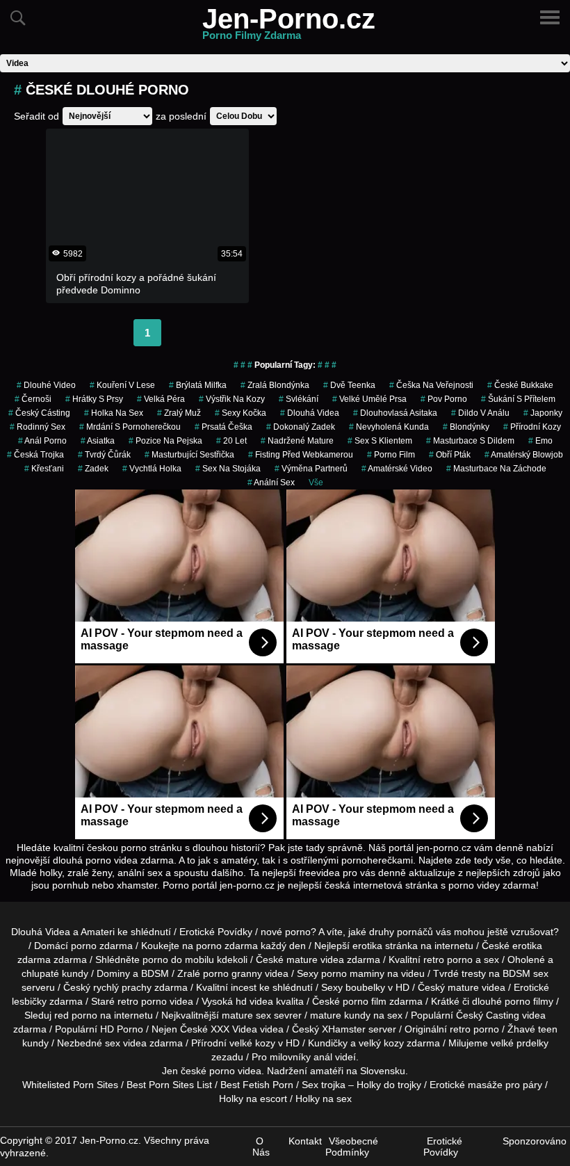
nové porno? (288, 931)
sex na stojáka (228, 468)
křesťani (44, 468)
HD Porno (121, 1029)
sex (112, 1042)
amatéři (326, 1070)
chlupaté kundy (55, 973)
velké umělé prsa (369, 399)
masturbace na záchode (496, 468)
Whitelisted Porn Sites (70, 1084)
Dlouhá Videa (309, 413)
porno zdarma (227, 945)
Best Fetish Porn (256, 1084)
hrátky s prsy (94, 399)
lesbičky (29, 1001)
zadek (93, 468)
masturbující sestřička (189, 455)
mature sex (246, 1015)
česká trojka (35, 455)
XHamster (344, 1029)
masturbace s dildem (470, 441)
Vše (316, 482)
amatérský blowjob (523, 455)
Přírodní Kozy (532, 427)
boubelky (365, 987)
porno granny (232, 973)
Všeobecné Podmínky (351, 1146)
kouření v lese (122, 385)
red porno (75, 1015)
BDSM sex (525, 973)
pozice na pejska (165, 441)
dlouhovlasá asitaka (395, 413)
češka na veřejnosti (431, 385)
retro (460, 1029)
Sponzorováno (535, 1141)
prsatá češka (223, 427)
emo (540, 441)
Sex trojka (323, 1084)
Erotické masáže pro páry (486, 1084)
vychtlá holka (151, 468)
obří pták (450, 455)
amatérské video (396, 468)
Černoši (33, 399)
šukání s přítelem (518, 399)
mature (302, 959)
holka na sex (113, 413)
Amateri (98, 931)
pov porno (444, 399)
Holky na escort (253, 1098)
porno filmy (529, 1001)
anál (323, 1056)
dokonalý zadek (300, 427)
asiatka (98, 441)
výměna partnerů (311, 468)
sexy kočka (240, 413)
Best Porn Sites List (169, 1084)
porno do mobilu (178, 959)
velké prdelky (519, 1042)
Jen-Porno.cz (288, 27)
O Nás (261, 1146)
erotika (367, 945)
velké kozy (252, 1042)
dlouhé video (46, 385)
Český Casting (487, 1015)
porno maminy (352, 973)
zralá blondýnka (275, 385)
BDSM (155, 973)
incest (243, 987)
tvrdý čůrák (104, 455)
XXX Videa (234, 1029)
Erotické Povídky (215, 931)
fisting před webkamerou (300, 455)
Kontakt (305, 1141)
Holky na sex (323, 1098)
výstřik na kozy (232, 399)
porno (84, 945)
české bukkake (520, 385)
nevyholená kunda (389, 427)
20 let (231, 441)
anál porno (42, 441)
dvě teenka (349, 385)
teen (547, 1029)
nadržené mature (297, 441)
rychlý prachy (122, 987)
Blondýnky (466, 427)
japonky (542, 413)
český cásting (39, 413)
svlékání (298, 399)
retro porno (448, 959)
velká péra (161, 399)
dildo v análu (480, 413)
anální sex (271, 482)
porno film (391, 455)
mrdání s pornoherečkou (130, 427)
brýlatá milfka (198, 385)
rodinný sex (37, 427)
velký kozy (381, 1042)
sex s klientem (380, 441)
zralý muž (179, 413)
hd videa (254, 1001)
